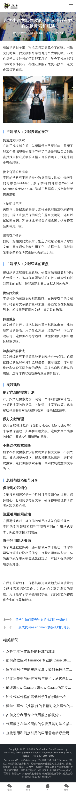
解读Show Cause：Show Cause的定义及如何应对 (39, 688)
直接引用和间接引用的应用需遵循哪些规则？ (39, 733)
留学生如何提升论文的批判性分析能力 (41, 619)
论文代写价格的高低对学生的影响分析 (36, 697)
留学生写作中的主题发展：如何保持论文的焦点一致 (39, 669)
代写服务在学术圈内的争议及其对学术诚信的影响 (39, 724)
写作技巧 (22, 33)
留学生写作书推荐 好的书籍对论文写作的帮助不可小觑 (39, 706)
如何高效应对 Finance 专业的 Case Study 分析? (39, 660)
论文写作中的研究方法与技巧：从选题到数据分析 (39, 678)
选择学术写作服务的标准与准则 (30, 651)
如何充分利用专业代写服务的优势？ (34, 715)
